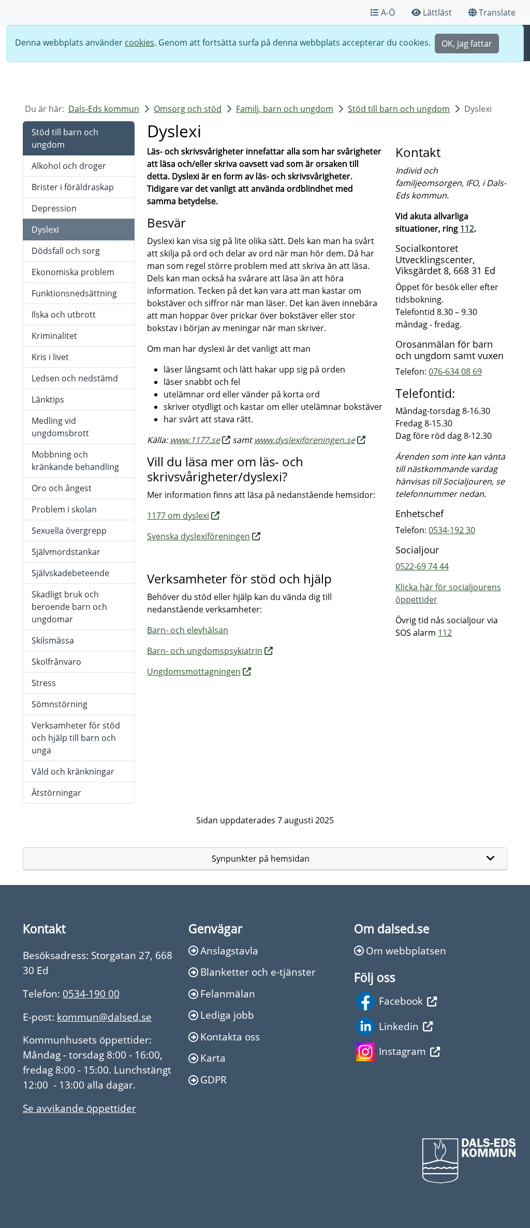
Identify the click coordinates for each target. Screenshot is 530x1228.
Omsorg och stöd (188, 109)
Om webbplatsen (406, 951)
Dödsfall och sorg (66, 250)
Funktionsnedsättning (74, 293)
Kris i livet (50, 357)
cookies (139, 42)
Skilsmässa (53, 640)
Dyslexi (45, 229)
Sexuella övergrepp (69, 530)
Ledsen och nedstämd (75, 378)
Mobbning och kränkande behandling (75, 461)
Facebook (401, 1001)
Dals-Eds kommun (103, 109)
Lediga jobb (227, 1015)
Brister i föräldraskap (73, 187)
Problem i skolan (64, 509)
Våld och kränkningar (73, 771)
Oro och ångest (62, 488)
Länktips (48, 399)
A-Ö (388, 12)
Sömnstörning (59, 704)
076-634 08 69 (455, 371)
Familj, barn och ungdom (284, 109)
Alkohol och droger (69, 166)
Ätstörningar (56, 792)
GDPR (213, 1080)
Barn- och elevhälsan (187, 630)
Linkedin (399, 1026)
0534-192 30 (452, 530)
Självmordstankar (66, 552)
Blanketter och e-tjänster (258, 972)
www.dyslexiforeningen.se (304, 440)
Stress (44, 683)
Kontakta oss (230, 1037)
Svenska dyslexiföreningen (198, 536)
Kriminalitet (54, 335)
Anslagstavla (229, 951)
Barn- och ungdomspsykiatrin (204, 650)
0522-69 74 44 (422, 566)
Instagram (402, 1051)
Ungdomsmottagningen (194, 671)
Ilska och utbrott (64, 314)
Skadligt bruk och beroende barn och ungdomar (69, 607)
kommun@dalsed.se (104, 1017)
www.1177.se (195, 440)
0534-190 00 (91, 994)
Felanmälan (227, 994)
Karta (213, 1058)
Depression (54, 208)
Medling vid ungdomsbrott (60, 427)
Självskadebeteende (70, 573)
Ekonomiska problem (73, 272)
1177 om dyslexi (178, 515)
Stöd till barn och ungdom (399, 109)
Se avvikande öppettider (79, 1108)
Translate (497, 12)
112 (467, 228)
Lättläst (437, 12)
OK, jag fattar (466, 43)
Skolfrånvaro (56, 661)
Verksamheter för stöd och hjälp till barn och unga (76, 738)
